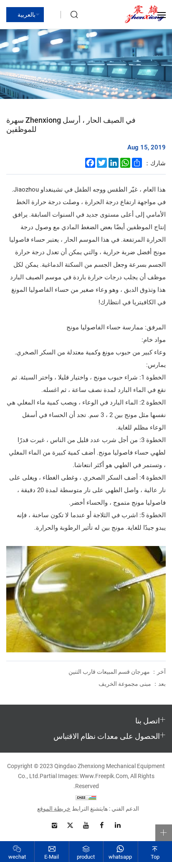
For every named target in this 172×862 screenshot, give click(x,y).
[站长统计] (86, 797)
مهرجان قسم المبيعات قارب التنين (117, 671)
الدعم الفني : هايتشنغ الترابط (105, 808)
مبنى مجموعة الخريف (132, 684)
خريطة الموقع (54, 808)
